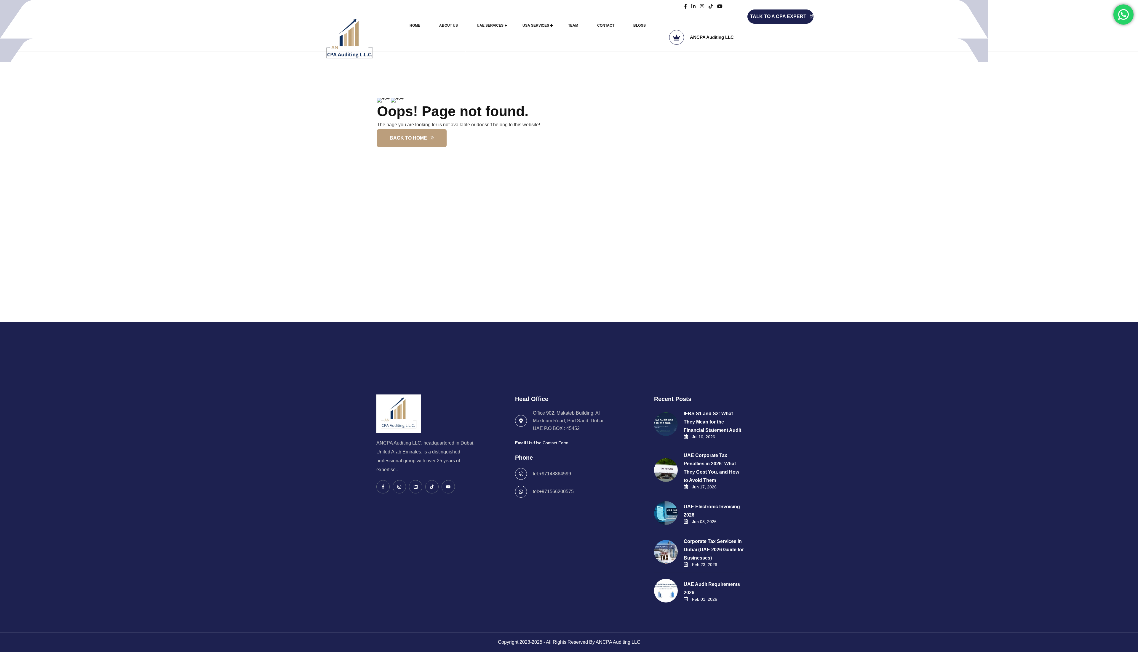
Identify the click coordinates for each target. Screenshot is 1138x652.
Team (573, 25)
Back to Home (408, 137)
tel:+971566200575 (553, 491)
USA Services (535, 25)
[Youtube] (448, 486)
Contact (605, 25)
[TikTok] (711, 6)
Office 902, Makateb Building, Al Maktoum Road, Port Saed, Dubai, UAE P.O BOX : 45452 (569, 420)
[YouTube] (720, 6)
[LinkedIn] (693, 6)
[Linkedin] (415, 486)
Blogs (639, 25)
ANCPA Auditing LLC (712, 37)
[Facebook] (685, 6)
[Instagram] (702, 6)
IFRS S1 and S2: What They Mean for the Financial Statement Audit (712, 422)
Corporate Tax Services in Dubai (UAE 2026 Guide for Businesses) (714, 549)
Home (415, 25)
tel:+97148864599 (552, 473)
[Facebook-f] (383, 486)
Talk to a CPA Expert (778, 16)
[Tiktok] (432, 486)
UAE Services (490, 25)
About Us (448, 25)
